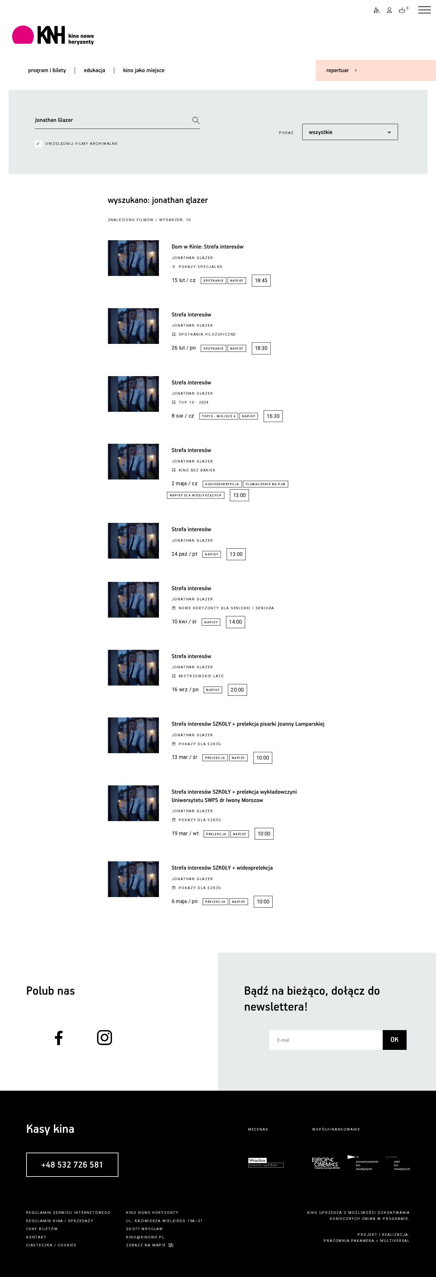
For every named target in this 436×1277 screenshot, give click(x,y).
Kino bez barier (197, 470)
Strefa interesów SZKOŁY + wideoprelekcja (222, 868)
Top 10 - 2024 (194, 402)
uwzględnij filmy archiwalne (81, 144)
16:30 (273, 416)
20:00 (237, 690)
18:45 (261, 281)
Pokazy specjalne (201, 267)
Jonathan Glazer (192, 258)
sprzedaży (81, 1221)
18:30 (261, 348)
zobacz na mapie (146, 1245)
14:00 (235, 622)
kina (58, 1221)
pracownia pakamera (349, 1241)
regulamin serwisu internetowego (68, 1213)
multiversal (395, 1241)
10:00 (262, 758)
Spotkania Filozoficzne (207, 334)
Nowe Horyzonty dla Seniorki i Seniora (226, 608)
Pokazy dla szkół (200, 744)
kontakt (36, 1237)
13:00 (239, 495)
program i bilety (47, 70)
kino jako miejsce (144, 70)
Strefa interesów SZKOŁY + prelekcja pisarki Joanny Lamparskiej (248, 724)
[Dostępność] (374, 10)
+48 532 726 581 (72, 1165)
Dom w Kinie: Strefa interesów (208, 247)
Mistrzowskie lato (201, 676)
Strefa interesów (191, 315)
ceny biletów (42, 1229)
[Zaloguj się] (390, 10)
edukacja (94, 70)
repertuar (338, 70)
